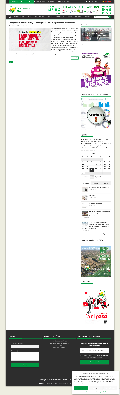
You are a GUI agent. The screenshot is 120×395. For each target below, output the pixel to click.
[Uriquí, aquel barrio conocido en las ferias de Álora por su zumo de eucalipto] (85, 216)
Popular (96, 183)
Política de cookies (89, 392)
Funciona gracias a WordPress (48, 383)
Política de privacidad (100, 392)
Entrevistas (60, 17)
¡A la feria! (92, 195)
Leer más (74, 58)
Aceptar (80, 388)
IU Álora (25, 25)
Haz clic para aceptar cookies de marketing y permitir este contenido (96, 34)
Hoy (92, 177)
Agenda (87, 17)
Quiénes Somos (19, 17)
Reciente (86, 183)
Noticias (29, 17)
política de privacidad (102, 355)
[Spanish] (103, 1)
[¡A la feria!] (85, 200)
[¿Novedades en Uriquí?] (85, 208)
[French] (108, 1)
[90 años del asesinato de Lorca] (85, 192)
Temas (106, 183)
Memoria (69, 17)
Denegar (95, 388)
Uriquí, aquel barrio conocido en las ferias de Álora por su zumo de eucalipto (99, 214)
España (10, 62)
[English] (106, 1)
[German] (110, 1)
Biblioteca (78, 17)
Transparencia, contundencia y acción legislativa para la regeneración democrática (42, 23)
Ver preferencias (110, 388)
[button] (116, 373)
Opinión (50, 17)
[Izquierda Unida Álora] (10, 16)
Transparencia (40, 17)
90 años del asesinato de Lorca (54, 2)
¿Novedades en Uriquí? (96, 203)
